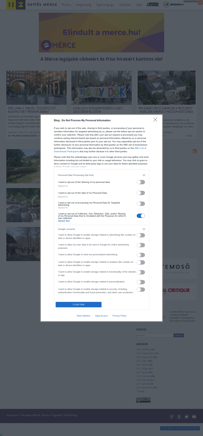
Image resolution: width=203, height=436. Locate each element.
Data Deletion (83, 315)
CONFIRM (79, 304)
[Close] (156, 121)
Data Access (101, 315)
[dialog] (101, 218)
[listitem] (101, 175)
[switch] (141, 182)
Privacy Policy (119, 315)
